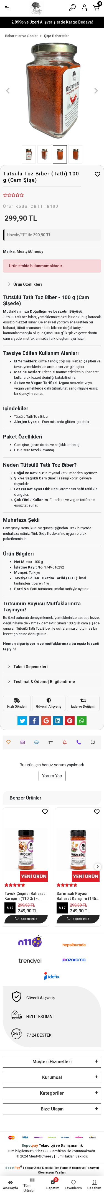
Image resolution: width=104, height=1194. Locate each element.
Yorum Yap (52, 775)
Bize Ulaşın (52, 1109)
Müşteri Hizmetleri (52, 1061)
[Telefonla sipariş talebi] (80, 742)
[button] (8, 90)
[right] (98, 867)
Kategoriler (52, 1093)
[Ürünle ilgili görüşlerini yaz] (38, 742)
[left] (6, 867)
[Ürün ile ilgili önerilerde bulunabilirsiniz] (94, 742)
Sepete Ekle (29, 919)
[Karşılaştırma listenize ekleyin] (52, 742)
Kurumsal (52, 1077)
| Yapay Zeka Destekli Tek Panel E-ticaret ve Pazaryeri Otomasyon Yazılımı (52, 1169)
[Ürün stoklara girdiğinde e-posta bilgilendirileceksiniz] (66, 742)
